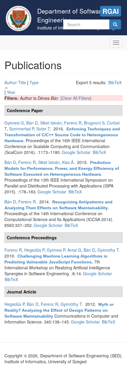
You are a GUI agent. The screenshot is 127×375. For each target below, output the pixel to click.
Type (34, 82)
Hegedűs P (34, 250)
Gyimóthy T (71, 304)
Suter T (43, 129)
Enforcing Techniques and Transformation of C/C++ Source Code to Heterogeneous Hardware (62, 135)
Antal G (74, 250)
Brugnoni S (94, 123)
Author (10, 82)
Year (11, 92)
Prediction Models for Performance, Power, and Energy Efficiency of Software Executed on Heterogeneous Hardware (61, 168)
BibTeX (115, 82)
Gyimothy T (108, 250)
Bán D (32, 123)
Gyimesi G (14, 123)
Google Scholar (76, 152)
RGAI (110, 11)
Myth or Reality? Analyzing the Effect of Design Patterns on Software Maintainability (59, 310)
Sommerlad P (21, 129)
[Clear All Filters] (76, 98)
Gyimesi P (56, 250)
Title (22, 82)
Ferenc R (73, 123)
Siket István (51, 123)
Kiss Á (68, 162)
